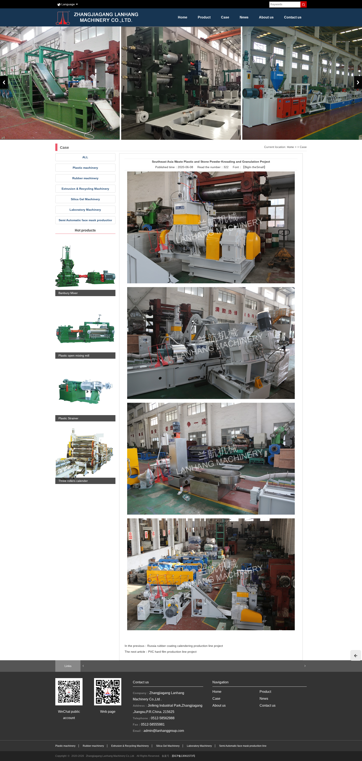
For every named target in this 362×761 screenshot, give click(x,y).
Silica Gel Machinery (85, 199)
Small (260, 167)
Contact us (292, 17)
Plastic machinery (85, 167)
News (244, 17)
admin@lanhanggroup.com (164, 730)
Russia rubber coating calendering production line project (185, 645)
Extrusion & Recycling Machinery (85, 188)
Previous (4, 82)
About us (266, 17)
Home (182, 17)
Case (225, 17)
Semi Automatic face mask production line (85, 220)
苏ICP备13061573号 (183, 755)
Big (247, 167)
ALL (85, 157)
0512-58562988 (163, 718)
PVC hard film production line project (172, 651)
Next (358, 82)
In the (252, 167)
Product (204, 17)
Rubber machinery (85, 178)
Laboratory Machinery (85, 209)
